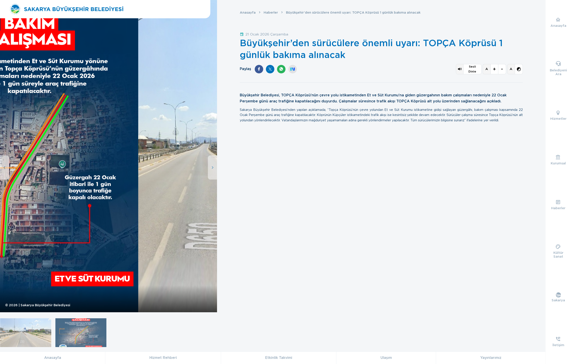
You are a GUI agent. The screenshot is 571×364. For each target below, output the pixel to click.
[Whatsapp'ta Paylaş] (281, 69)
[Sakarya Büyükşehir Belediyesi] (66, 9)
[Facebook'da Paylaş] (259, 69)
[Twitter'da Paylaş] (270, 69)
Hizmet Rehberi (163, 358)
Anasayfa (248, 12)
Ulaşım (386, 358)
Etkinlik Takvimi (278, 358)
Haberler (271, 12)
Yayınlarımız (490, 358)
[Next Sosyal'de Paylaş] (292, 69)
